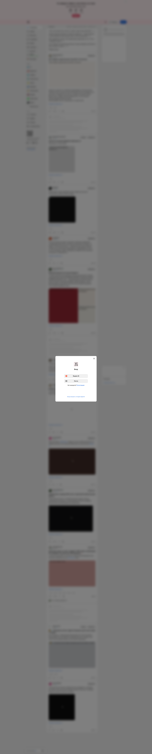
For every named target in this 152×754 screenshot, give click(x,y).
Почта (76, 381)
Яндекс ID (76, 376)
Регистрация (80, 385)
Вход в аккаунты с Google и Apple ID (76, 396)
